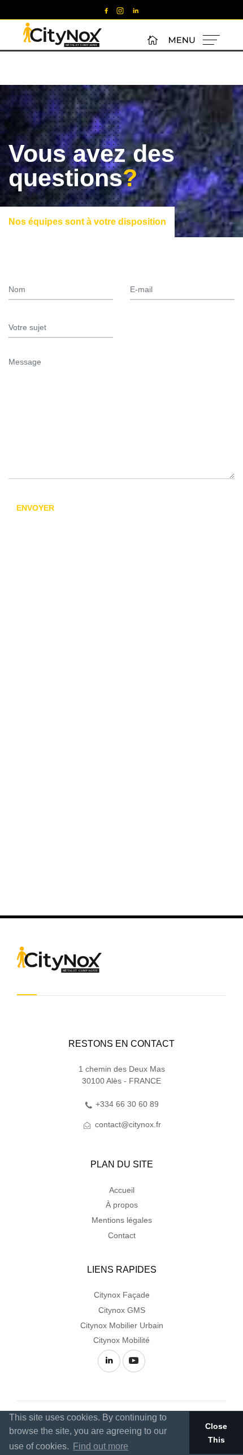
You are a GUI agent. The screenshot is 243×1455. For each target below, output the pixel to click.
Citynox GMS (121, 1310)
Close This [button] (216, 1433)
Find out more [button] (100, 1446)
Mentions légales (122, 1220)
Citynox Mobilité (121, 1340)
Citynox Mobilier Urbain (121, 1325)
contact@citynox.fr (127, 1124)
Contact (122, 1235)
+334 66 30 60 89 (126, 1104)
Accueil (121, 1190)
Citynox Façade (122, 1294)
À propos (122, 1204)
